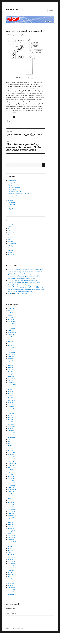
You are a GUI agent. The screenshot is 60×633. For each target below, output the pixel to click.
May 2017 (10, 550)
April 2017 (10, 552)
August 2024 (11, 361)
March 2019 (11, 502)
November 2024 (11, 354)
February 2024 (11, 374)
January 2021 (11, 454)
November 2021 (11, 433)
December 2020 (11, 457)
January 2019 (11, 507)
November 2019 (11, 485)
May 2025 (10, 341)
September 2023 (12, 385)
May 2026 (10, 315)
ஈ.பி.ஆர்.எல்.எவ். (12, 243)
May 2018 (10, 524)
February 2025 (11, 348)
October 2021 (11, 435)
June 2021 (10, 443)
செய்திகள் (10, 209)
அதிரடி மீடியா (11, 241)
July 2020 (10, 467)
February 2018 (11, 531)
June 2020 (10, 470)
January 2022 (11, 428)
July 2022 (10, 415)
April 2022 (10, 422)
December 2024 (11, 352)
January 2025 (11, 350)
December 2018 (11, 509)
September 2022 (12, 411)
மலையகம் (10, 237)
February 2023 (11, 400)
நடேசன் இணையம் (12, 224)
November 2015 (11, 589)
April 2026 (10, 317)
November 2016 (11, 563)
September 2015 (12, 594)
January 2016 (11, 585)
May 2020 (10, 472)
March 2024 (11, 371)
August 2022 (11, 413)
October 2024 (11, 356)
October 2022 (11, 409)
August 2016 (11, 570)
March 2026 (11, 319)
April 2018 (10, 526)
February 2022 (11, 426)
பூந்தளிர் (10, 226)
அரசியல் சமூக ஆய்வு (14, 187)
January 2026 (11, 324)
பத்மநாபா (10, 235)
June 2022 (10, 417)
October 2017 (11, 539)
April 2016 (10, 579)
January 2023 (11, 402)
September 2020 (12, 463)
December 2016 (11, 561)
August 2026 (11, 308)
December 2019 (11, 483)
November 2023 (11, 380)
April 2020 (10, 474)
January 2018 (11, 533)
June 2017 (10, 548)
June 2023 (10, 391)
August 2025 (11, 334)
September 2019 (12, 489)
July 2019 (10, 494)
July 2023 (10, 389)
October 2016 (11, 566)
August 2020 (11, 465)
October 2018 (11, 513)
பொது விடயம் (26, 121)
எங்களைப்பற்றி (10, 609)
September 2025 (12, 332)
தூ (8, 228)
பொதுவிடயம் (12, 198)
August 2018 (11, 518)
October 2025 (11, 330)
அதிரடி (9, 239)
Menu (51, 10)
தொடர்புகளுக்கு (11, 613)
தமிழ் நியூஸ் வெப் (12, 232)
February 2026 (11, 321)
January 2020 (11, 480)
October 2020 (11, 461)
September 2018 (12, 515)
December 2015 (11, 587)
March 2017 (11, 555)
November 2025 (11, 328)
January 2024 (11, 376)
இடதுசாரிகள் (11, 254)
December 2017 (11, 535)
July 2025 (10, 337)
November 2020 (11, 459)
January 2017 (11, 559)
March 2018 (11, 528)
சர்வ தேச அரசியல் (14, 196)
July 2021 (10, 441)
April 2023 (10, 395)
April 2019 (10, 500)
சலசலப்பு (10, 252)
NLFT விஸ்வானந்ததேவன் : (21, 293)
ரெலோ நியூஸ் (11, 246)
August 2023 (11, 387)
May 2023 (10, 393)
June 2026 (10, 313)
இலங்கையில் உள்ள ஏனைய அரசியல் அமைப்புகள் (21, 193)
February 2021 (11, 452)
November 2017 (11, 537)
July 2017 (10, 546)
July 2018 (10, 520)
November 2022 (11, 406)
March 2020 (11, 476)
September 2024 (12, 358)
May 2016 (10, 576)
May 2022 (10, 419)
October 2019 (11, 487)
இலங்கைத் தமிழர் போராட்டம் (16, 191)
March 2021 (11, 450)
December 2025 (11, 326)
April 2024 (10, 369)
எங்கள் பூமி (10, 250)
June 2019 (10, 496)
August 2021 (11, 439)
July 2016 (10, 572)
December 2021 (11, 430)
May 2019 (10, 498)
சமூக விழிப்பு (12, 202)
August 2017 (11, 544)
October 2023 (11, 382)
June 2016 (10, 574)
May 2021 (10, 446)
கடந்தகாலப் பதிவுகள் (12, 604)
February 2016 (11, 583)
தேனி (9, 230)
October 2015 (11, 592)
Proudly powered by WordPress (18, 628)
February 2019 (11, 504)
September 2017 (12, 542)
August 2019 (11, 491)
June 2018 (10, 522)
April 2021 (10, 448)
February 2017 (11, 557)
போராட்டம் (11, 206)
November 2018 (11, 511)
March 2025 (11, 345)
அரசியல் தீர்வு (12, 189)
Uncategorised (11, 183)
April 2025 (10, 343)
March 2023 (11, 398)
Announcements (12, 180)
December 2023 (11, 378)
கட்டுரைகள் (11, 185)
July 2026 (10, 310)
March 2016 (11, 581)
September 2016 (12, 568)
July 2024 (10, 363)
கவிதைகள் (10, 200)
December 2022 (11, 404)
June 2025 (10, 339)
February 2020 (11, 478)
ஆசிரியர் (11, 121)
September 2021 (12, 437)
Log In (8, 618)
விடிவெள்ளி (11, 248)
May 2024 (10, 367)
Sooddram (12, 9)
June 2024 (10, 365)
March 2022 (11, 424)
